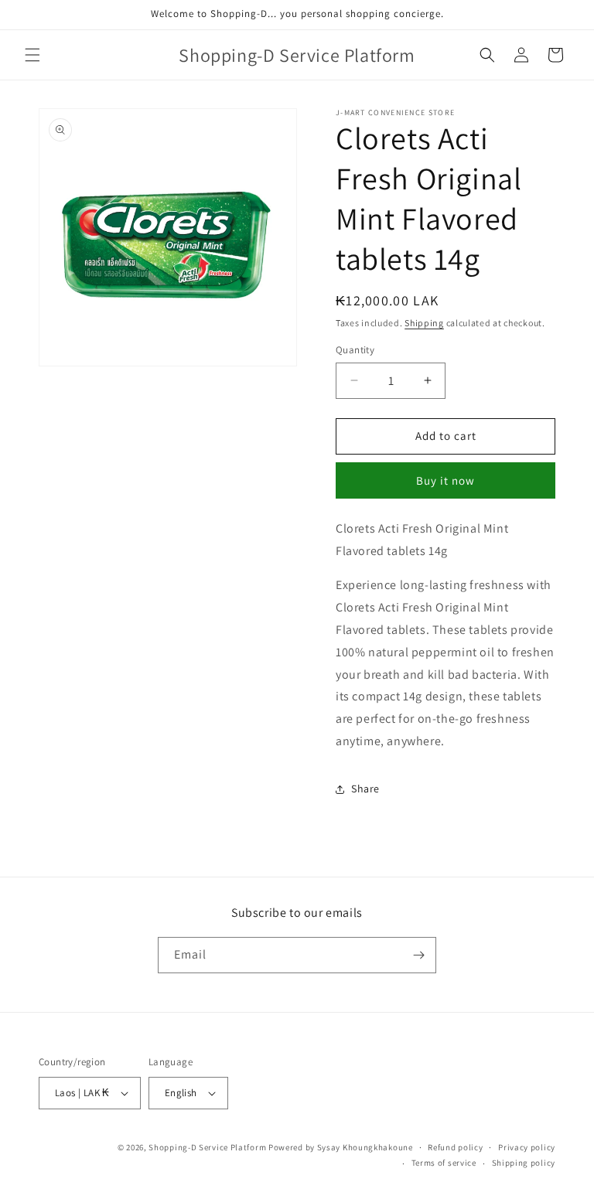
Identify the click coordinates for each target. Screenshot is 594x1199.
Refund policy (455, 1147)
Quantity (355, 349)
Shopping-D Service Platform (207, 1147)
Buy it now (445, 480)
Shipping (424, 323)
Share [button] (365, 788)
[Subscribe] (418, 955)
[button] (32, 55)
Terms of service (443, 1162)
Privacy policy (526, 1147)
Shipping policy (524, 1162)
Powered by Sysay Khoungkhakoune (340, 1147)
